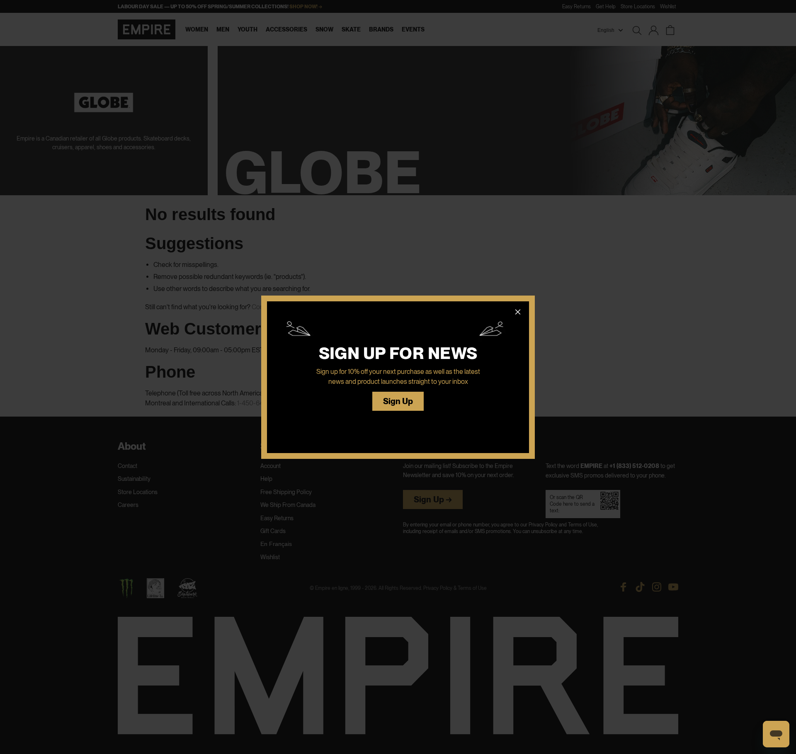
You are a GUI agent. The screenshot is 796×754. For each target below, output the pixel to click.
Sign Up (398, 401)
